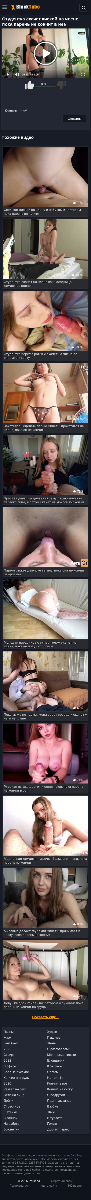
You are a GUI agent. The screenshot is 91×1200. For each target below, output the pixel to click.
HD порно (75, 1185)
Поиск (83, 7)
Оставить (74, 118)
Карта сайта (48, 1185)
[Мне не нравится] (61, 85)
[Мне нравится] (30, 85)
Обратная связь (62, 1181)
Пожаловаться (19, 1185)
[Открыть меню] (4, 7)
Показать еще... (45, 1017)
